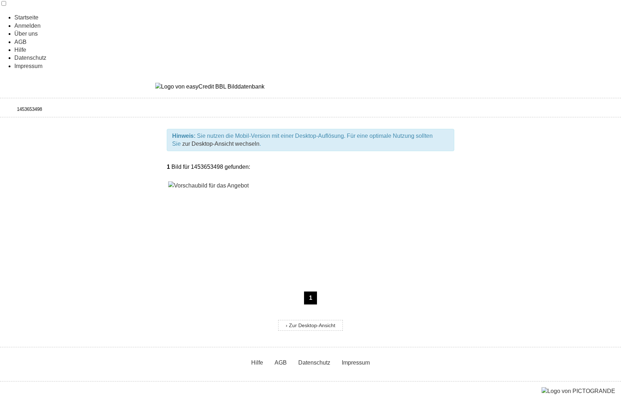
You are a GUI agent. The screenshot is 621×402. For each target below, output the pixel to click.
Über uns (26, 34)
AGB (20, 42)
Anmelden (27, 26)
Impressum (28, 66)
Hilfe (20, 50)
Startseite (26, 17)
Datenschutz (30, 58)
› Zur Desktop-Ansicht (310, 325)
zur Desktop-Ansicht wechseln (220, 144)
